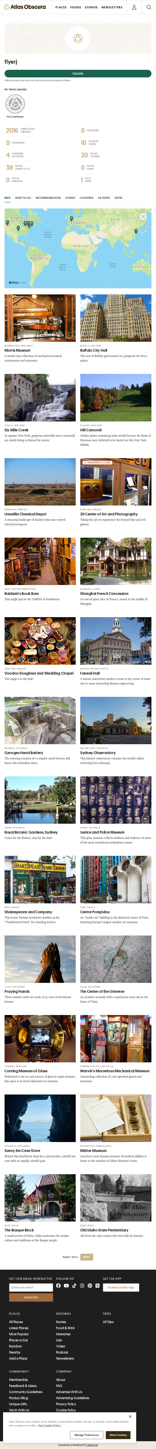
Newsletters (65, 1358)
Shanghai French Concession (104, 594)
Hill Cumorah (91, 430)
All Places (16, 1321)
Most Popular (19, 1334)
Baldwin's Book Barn (22, 594)
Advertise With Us (69, 1391)
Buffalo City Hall (93, 350)
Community (19, 1371)
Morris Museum (17, 350)
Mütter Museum (93, 1151)
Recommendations (48, 197)
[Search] (149, 7)
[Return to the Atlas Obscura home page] (26, 7)
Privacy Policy (66, 1404)
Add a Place (18, 1358)
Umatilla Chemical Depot (26, 514)
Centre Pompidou (95, 912)
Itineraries (63, 1334)
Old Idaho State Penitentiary (104, 1230)
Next (86, 1257)
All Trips (108, 1321)
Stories (70, 197)
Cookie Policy (66, 1410)
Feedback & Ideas (23, 1385)
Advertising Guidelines (72, 1398)
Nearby (15, 1352)
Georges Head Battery (24, 753)
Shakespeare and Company (28, 912)
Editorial (63, 1313)
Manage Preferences (87, 1435)
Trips (107, 1313)
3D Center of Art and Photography (109, 514)
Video (60, 1346)
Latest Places (19, 1328)
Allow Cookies (118, 1435)
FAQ (59, 1385)
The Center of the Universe (102, 992)
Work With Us (19, 1410)
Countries (86, 197)
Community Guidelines (25, 1391)
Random (15, 1346)
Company (64, 1371)
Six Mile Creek (17, 430)
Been (7, 197)
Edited (119, 197)
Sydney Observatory (98, 753)
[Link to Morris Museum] (40, 318)
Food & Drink (65, 1328)
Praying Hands (17, 992)
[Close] (130, 1416)
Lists (59, 1340)
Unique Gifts (18, 1404)
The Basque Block (19, 1230)
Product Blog (18, 1398)
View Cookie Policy (49, 1425)
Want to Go (23, 197)
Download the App (121, 1287)
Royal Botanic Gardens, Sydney (31, 832)
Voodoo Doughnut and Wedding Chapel (39, 673)
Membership (18, 1379)
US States (104, 197)
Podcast (62, 1352)
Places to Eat (18, 1340)
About (60, 1379)
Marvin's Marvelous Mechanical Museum (115, 1071)
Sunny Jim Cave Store (22, 1151)
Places (14, 1313)
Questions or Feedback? (78, 1445)
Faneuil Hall (90, 673)
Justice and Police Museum (102, 832)
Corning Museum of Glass (26, 1071)
